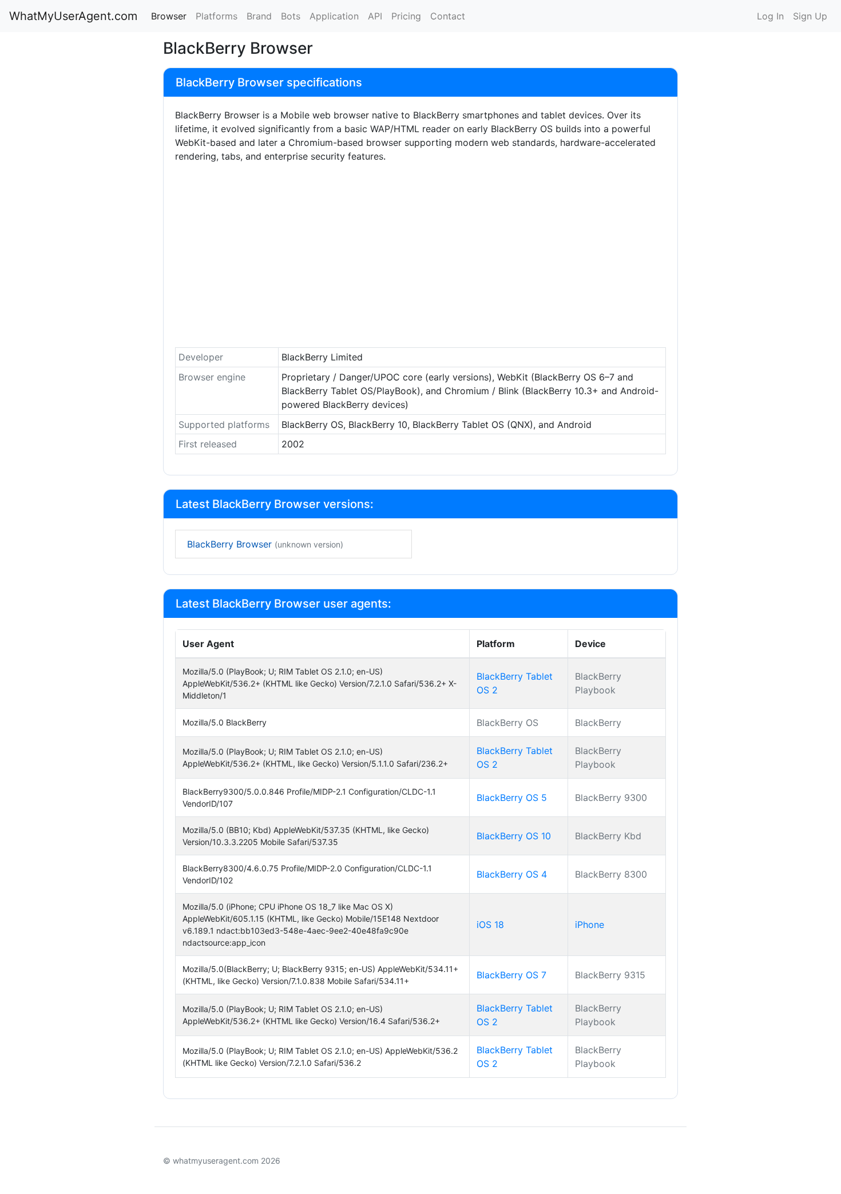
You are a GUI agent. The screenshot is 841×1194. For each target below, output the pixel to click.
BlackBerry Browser (265, 544)
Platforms (216, 16)
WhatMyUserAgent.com (73, 16)
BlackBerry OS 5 (512, 797)
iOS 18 (490, 924)
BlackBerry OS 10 (514, 836)
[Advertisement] (420, 258)
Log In (770, 16)
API (375, 16)
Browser (169, 16)
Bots (290, 16)
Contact (447, 16)
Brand (259, 16)
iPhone (589, 924)
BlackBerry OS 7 (511, 975)
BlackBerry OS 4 (512, 874)
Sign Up (810, 16)
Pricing (406, 16)
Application (334, 16)
